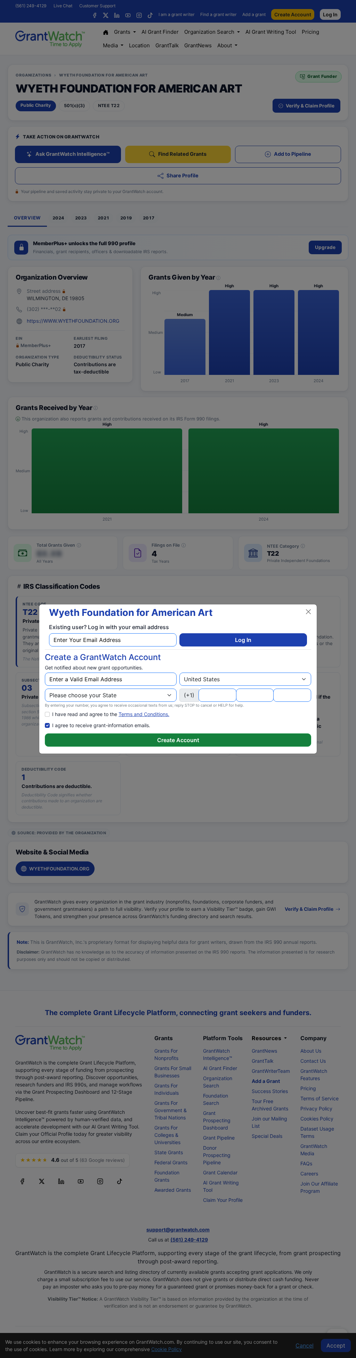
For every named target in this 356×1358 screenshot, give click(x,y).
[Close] (308, 611)
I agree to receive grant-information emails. (101, 725)
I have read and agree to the (110, 714)
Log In (243, 639)
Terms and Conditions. (144, 714)
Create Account (178, 740)
